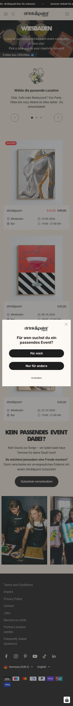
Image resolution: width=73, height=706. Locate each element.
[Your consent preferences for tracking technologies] (67, 700)
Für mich (36, 353)
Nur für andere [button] (36, 366)
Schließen (36, 378)
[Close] (66, 324)
